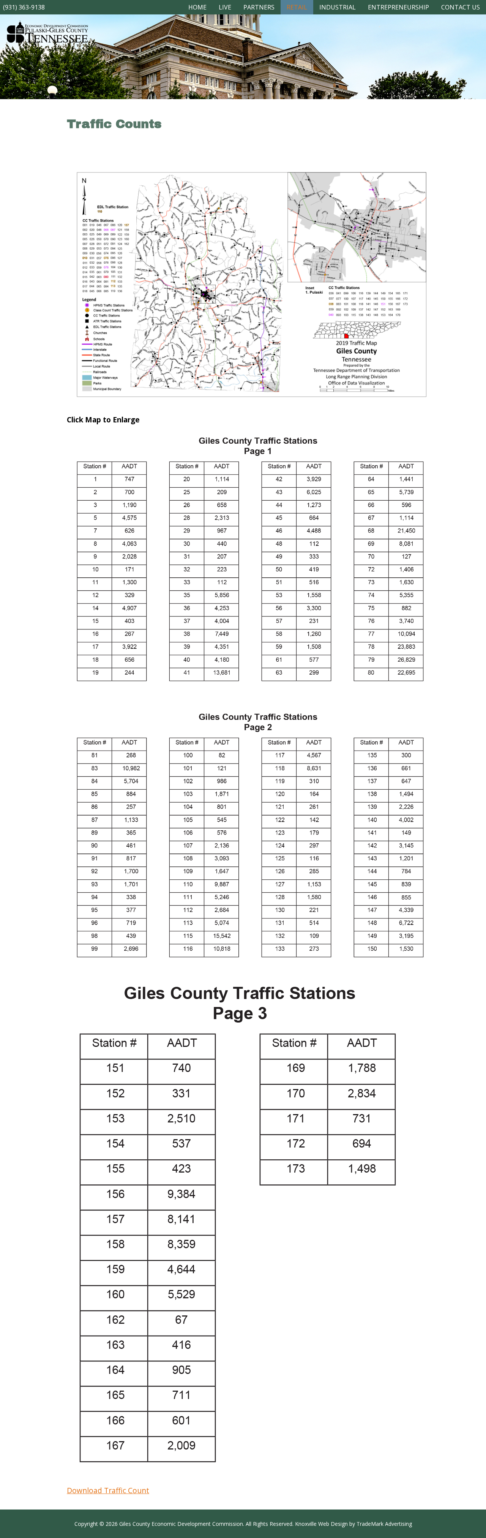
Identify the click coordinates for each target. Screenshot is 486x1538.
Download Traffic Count (108, 1490)
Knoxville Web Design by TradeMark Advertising (353, 1523)
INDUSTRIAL (337, 7)
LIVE (225, 7)
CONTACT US (460, 7)
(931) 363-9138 (24, 7)
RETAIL (297, 7)
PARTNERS (259, 7)
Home (197, 7)
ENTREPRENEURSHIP (398, 7)
